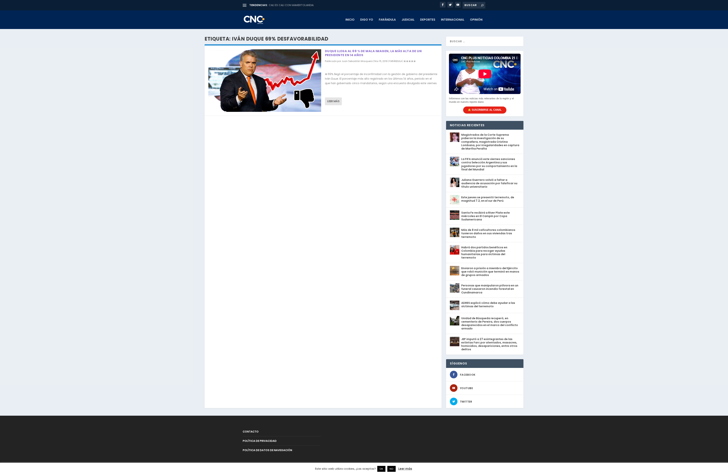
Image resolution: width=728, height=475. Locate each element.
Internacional (452, 20)
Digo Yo (366, 20)
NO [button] (391, 469)
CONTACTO (251, 431)
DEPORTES (427, 20)
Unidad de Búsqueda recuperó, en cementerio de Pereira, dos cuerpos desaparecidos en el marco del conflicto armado (489, 323)
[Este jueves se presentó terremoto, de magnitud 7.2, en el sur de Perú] (454, 200)
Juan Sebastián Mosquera (357, 61)
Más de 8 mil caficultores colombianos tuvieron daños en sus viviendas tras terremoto (488, 233)
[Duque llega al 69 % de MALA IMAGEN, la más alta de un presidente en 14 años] (264, 80)
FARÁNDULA (387, 20)
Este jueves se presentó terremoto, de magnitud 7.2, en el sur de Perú (487, 199)
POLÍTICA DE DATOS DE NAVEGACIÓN (267, 450)
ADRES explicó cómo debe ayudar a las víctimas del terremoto (488, 304)
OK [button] (381, 469)
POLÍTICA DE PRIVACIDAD (260, 441)
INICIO (350, 20)
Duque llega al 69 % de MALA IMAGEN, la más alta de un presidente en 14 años (373, 53)
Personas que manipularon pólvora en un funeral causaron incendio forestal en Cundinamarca (489, 289)
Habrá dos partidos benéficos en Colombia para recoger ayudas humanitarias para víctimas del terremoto (484, 252)
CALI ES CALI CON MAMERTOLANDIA (291, 5)
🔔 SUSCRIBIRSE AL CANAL (485, 109)
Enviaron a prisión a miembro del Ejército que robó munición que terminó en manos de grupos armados (490, 271)
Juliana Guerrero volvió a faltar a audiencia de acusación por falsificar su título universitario (489, 183)
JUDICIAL (408, 20)
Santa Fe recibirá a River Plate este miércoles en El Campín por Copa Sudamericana (485, 216)
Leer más (333, 101)
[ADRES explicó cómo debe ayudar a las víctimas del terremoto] (454, 305)
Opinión (476, 20)
